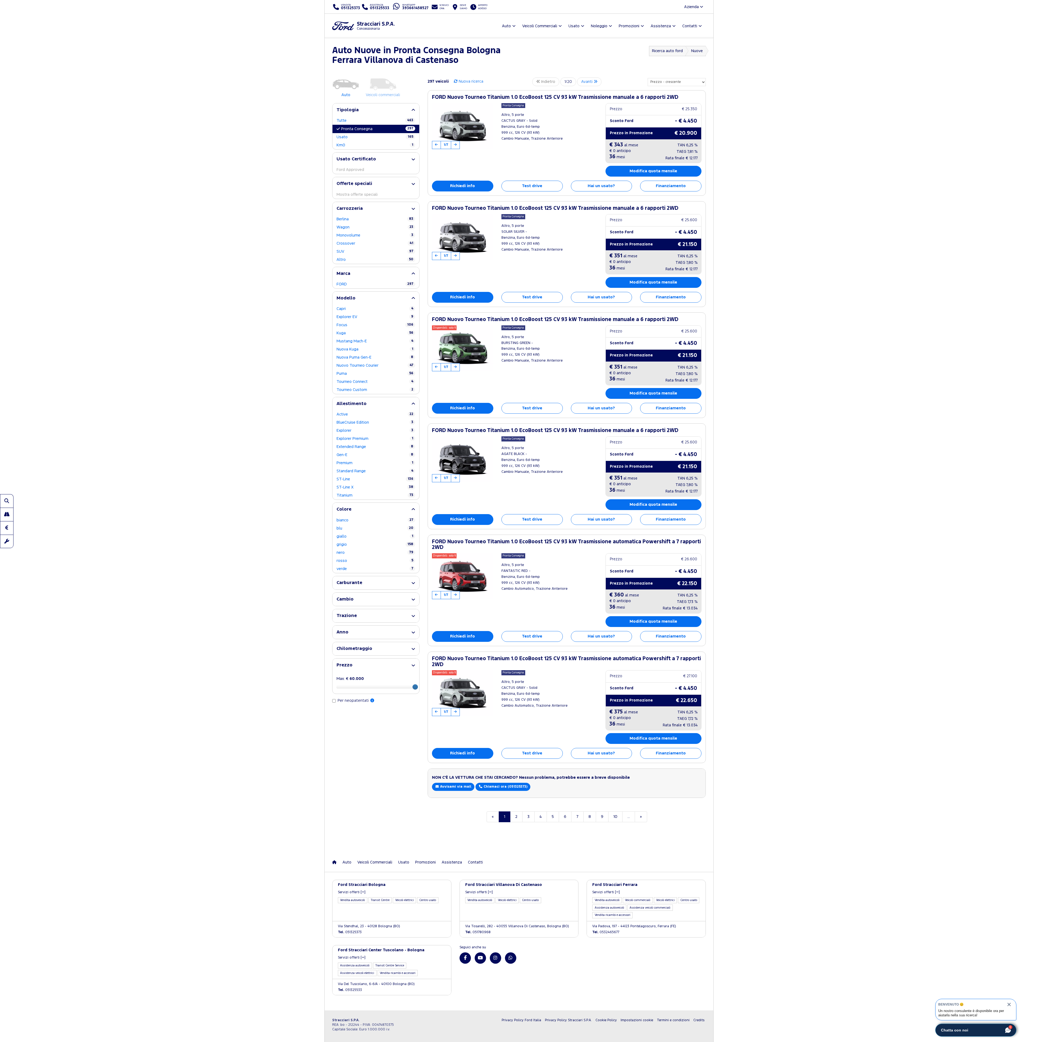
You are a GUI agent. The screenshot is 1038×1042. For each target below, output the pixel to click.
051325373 (350, 932)
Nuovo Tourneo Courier (375, 365)
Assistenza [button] (661, 26)
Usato (375, 137)
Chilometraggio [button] (354, 649)
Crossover (375, 243)
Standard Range (375, 471)
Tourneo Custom (375, 390)
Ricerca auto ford (667, 51)
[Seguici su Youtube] (480, 958)
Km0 (375, 145)
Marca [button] (343, 274)
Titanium (375, 495)
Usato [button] (574, 26)
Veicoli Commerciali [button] (539, 26)
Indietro (547, 81)
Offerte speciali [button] (354, 184)
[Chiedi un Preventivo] (7, 528)
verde (375, 569)
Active (375, 414)
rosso (375, 560)
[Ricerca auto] (7, 501)
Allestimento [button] (352, 404)
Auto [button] (506, 26)
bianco (375, 520)
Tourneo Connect (375, 381)
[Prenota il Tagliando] (7, 541)
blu (375, 528)
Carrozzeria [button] (350, 209)
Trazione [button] (347, 616)
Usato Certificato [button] (356, 159)
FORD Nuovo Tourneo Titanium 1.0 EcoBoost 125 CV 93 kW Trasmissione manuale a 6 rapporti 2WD (555, 97)
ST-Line (375, 479)
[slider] (415, 687)
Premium (375, 463)
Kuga (375, 333)
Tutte (375, 120)
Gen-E (375, 455)
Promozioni (425, 862)
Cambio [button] (345, 599)
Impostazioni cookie (637, 1020)
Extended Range (375, 447)
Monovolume (375, 235)
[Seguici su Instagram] (495, 958)
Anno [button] (342, 632)
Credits (698, 1020)
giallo (375, 536)
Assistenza (452, 862)
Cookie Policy (606, 1020)
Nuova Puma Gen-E (375, 357)
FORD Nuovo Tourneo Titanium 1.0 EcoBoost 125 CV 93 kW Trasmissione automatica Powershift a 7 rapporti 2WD (566, 544)
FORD (375, 284)
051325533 (350, 990)
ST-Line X (375, 487)
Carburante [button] (349, 583)
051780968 (478, 932)
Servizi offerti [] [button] (351, 892)
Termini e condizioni (673, 1020)
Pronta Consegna (377, 129)
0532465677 (605, 932)
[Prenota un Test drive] (7, 514)
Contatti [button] (689, 26)
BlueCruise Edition (375, 422)
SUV (375, 251)
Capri (375, 309)
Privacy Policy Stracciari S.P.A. (568, 1020)
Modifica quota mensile (653, 171)
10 (615, 816)
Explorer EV (375, 317)
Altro (375, 259)
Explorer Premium (375, 438)
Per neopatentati (354, 700)
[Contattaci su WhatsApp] (510, 958)
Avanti (587, 81)
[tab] (375, 110)
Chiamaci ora (505, 786)
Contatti (475, 862)
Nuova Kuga (375, 349)
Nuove (697, 51)
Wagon (375, 227)
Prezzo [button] (344, 665)
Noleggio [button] (599, 26)
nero (375, 552)
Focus (375, 325)
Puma (375, 373)
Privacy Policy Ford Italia (521, 1020)
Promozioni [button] (629, 26)
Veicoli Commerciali (374, 862)
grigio (375, 544)
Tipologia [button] (348, 110)
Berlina (375, 219)
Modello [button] (346, 298)
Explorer (375, 430)
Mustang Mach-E (375, 341)
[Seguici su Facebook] (465, 958)
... (628, 816)
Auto (346, 862)
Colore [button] (344, 509)
